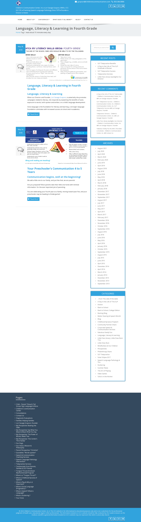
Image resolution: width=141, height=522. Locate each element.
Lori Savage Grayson (58, 97)
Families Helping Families (25, 421)
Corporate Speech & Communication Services (106, 328)
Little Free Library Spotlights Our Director (109, 78)
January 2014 (102, 275)
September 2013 (103, 284)
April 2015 (101, 263)
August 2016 (102, 232)
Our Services (43, 19)
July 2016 (101, 235)
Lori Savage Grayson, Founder (108, 98)
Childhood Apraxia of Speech (108, 322)
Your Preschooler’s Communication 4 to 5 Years (54, 170)
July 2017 (101, 203)
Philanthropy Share (105, 352)
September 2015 (103, 252)
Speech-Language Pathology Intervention (26, 460)
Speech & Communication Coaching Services (25, 456)
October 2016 (102, 226)
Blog (78, 19)
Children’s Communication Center (25, 410)
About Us (30, 19)
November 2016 (103, 223)
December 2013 (103, 278)
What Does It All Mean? (62, 19)
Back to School (103, 307)
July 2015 (101, 258)
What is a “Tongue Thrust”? (26, 475)
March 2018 (102, 183)
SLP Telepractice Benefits (107, 63)
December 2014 (103, 266)
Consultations (21, 413)
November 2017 (103, 194)
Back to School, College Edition (109, 310)
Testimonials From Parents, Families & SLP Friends (26, 467)
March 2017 (102, 215)
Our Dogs (19, 443)
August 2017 (102, 200)
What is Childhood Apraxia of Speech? (26, 479)
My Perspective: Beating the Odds (26, 427)
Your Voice (20, 498)
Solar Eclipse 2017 (104, 357)
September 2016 (103, 229)
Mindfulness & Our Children (108, 346)
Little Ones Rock (103, 343)
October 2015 (102, 249)
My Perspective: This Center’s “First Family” (26, 440)
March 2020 (102, 157)
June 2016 (101, 238)
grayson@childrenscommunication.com (94, 1)
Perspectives (102, 349)
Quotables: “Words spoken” (26, 453)
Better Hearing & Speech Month (109, 316)
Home (20, 19)
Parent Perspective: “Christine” (27, 450)
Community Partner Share (107, 325)
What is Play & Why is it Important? (24, 483)
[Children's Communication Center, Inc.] (19, 2)
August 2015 (102, 255)
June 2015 (101, 261)
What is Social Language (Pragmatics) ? (25, 488)
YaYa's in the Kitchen (105, 376)
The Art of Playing (104, 371)
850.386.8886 (119, 1)
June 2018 (101, 174)
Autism (100, 305)
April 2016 (101, 243)
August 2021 (102, 148)
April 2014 (101, 269)
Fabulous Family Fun (105, 332)
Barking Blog (102, 313)
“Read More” (34, 114)
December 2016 (103, 220)
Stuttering (101, 365)
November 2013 (103, 281)
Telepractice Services (105, 74)
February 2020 (103, 160)
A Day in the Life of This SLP (108, 302)
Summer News (103, 368)
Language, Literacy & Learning (109, 335)
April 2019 (101, 166)
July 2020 (101, 151)
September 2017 (103, 197)
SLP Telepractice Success (106, 71)
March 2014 (102, 272)
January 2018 (102, 189)
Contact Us (88, 19)
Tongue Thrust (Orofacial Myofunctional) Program (25, 472)
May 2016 (101, 240)
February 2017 (103, 217)
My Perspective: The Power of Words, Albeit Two (27, 435)
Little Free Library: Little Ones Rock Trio (110, 339)
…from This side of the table (108, 299)
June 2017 (101, 206)
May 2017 (101, 209)
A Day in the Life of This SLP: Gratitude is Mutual (108, 67)
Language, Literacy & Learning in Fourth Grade (54, 87)
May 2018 (101, 177)
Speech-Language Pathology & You (109, 361)
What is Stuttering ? (23, 495)
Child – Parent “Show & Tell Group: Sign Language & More (27, 405)
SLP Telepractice (104, 354)
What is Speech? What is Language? (24, 492)
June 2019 (101, 163)
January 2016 (102, 246)
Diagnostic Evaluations (24, 418)
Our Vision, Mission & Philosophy (24, 447)
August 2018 (102, 168)
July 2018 (101, 171)
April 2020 (101, 154)
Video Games (102, 374)
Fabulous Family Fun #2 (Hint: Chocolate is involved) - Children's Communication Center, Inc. (109, 131)
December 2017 (103, 191)
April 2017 (101, 212)
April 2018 (101, 180)
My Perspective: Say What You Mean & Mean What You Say (27, 431)
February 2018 (103, 186)
